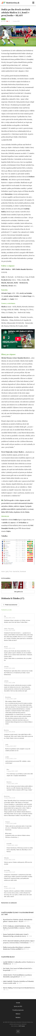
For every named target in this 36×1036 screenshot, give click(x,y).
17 (9, 21)
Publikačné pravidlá (6, 610)
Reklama (18, 1014)
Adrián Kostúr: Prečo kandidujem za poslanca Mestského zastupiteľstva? (17, 976)
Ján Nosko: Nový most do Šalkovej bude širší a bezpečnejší (17, 969)
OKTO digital (22, 1026)
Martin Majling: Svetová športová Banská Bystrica (19, 988)
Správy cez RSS (18, 1006)
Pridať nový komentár (11, 604)
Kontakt (18, 1002)
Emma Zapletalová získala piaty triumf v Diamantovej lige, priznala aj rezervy (16, 935)
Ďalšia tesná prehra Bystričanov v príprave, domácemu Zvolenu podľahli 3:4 (16, 948)
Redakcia (18, 1017)
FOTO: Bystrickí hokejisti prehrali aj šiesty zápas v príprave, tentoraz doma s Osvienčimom (19, 942)
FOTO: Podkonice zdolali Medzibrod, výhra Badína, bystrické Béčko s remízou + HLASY (17, 927)
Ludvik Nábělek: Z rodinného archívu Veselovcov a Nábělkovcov (19, 963)
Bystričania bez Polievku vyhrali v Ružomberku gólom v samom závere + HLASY (17, 920)
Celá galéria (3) (18, 591)
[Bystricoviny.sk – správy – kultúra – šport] (10, 3)
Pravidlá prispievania (18, 1010)
